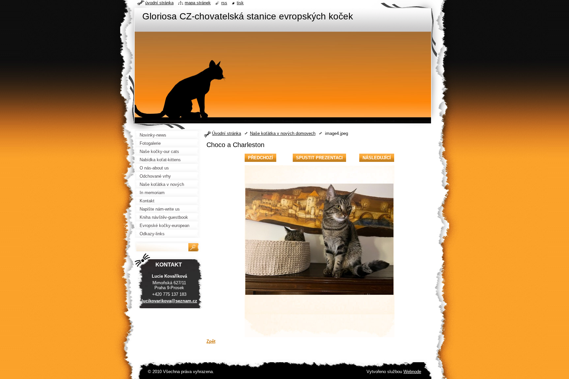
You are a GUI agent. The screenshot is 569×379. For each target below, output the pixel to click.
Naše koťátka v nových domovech (282, 133)
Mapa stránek (198, 2)
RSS (224, 2)
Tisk (240, 2)
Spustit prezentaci (319, 157)
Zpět (210, 341)
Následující (377, 157)
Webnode (412, 371)
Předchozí (260, 157)
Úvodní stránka (226, 133)
